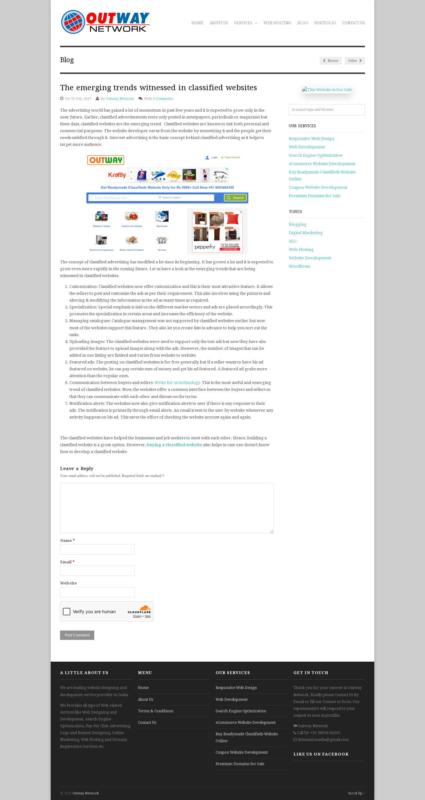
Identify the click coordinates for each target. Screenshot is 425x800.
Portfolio (325, 23)
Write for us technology (177, 382)
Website (68, 583)
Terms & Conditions (155, 711)
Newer (333, 61)
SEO (293, 241)
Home (197, 23)
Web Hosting (277, 23)
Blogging (297, 224)
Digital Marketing (306, 232)
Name (67, 540)
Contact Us (353, 23)
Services (243, 23)
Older (353, 61)
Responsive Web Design (311, 138)
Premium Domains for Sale (314, 195)
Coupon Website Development (318, 187)
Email (67, 562)
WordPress (299, 266)
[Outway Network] (105, 31)
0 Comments (163, 99)
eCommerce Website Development (322, 163)
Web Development (307, 147)
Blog (302, 23)
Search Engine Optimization (315, 155)
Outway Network (120, 99)
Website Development (310, 258)
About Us (219, 23)
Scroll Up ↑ (356, 793)
